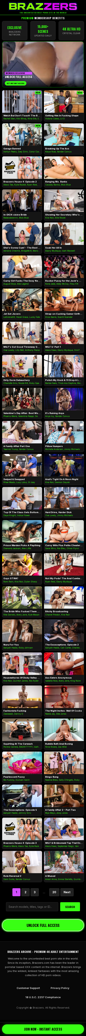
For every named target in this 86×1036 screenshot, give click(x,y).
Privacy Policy (60, 988)
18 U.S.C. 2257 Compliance (43, 997)
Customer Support (28, 988)
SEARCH (70, 907)
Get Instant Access (15, 83)
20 (54, 892)
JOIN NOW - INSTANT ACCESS (43, 1029)
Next (67, 892)
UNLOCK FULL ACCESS (43, 925)
